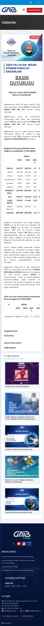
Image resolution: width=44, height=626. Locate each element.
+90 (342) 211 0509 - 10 (12, 608)
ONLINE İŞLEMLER (34, 10)
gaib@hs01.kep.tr (34, 611)
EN (31, 2)
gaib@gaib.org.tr (10, 611)
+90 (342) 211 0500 (11, 606)
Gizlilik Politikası (27, 616)
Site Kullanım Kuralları (10, 616)
